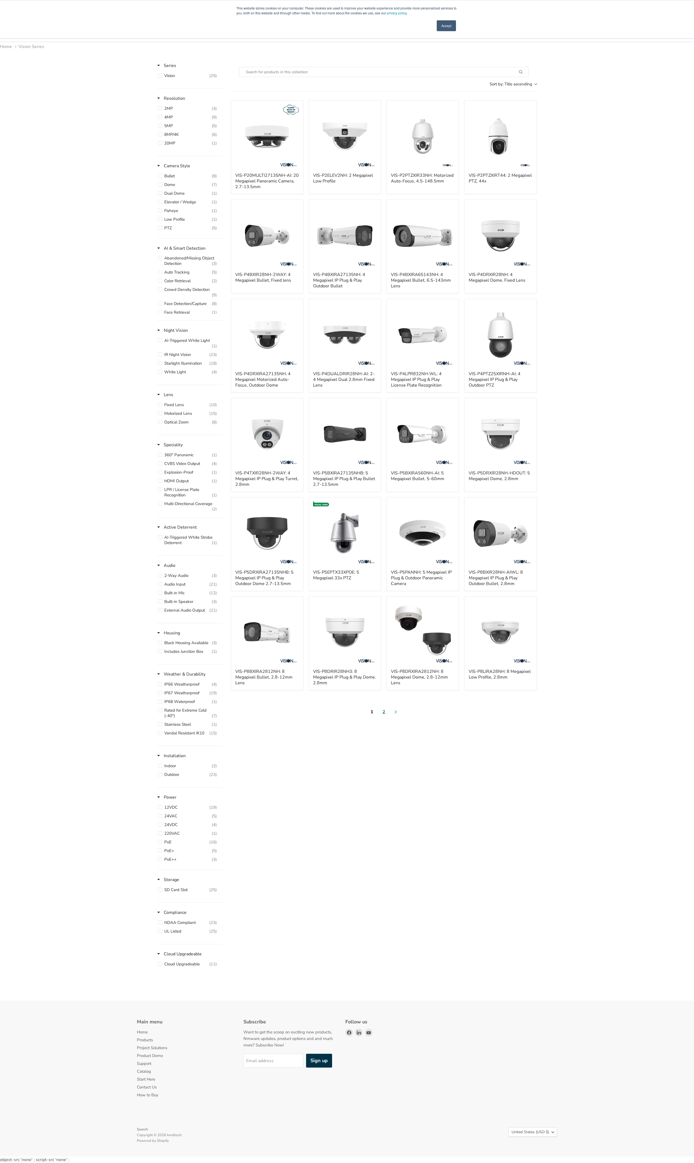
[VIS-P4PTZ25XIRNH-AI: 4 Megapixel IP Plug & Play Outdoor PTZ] (500, 335)
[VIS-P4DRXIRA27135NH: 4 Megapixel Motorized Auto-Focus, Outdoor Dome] (267, 335)
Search (142, 1129)
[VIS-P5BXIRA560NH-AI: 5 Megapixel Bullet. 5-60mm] (423, 434)
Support (144, 1063)
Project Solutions (152, 1047)
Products (145, 1040)
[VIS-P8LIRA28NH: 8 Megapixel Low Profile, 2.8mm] (500, 632)
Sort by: (511, 84)
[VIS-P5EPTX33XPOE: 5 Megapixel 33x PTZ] (345, 533)
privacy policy (397, 13)
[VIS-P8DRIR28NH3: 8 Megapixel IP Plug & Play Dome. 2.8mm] (345, 632)
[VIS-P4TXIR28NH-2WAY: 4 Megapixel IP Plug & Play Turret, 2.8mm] (267, 434)
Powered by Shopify (153, 1140)
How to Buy (147, 1095)
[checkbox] (189, 75)
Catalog (144, 1071)
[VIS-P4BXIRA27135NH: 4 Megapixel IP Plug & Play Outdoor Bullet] (345, 236)
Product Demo (150, 1055)
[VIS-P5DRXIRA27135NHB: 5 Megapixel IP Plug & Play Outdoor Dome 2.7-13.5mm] (267, 533)
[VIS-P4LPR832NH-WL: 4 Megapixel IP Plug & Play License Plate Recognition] (423, 335)
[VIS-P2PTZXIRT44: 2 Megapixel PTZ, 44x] (500, 136)
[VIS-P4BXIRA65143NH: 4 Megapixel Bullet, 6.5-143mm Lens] (423, 236)
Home (6, 46)
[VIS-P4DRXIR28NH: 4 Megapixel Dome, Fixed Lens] (500, 236)
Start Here (146, 1079)
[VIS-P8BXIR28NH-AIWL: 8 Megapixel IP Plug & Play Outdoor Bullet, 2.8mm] (500, 533)
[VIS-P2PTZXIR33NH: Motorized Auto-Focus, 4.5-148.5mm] (423, 136)
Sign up (319, 1060)
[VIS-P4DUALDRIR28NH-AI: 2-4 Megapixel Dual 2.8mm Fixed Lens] (345, 335)
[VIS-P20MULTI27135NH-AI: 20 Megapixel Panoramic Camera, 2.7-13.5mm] (267, 136)
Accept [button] (446, 25)
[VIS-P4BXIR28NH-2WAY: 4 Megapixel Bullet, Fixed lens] (267, 236)
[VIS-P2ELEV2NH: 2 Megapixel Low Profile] (345, 136)
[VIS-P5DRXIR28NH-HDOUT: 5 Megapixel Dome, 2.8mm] (500, 434)
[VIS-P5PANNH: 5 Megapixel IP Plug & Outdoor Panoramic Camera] (423, 533)
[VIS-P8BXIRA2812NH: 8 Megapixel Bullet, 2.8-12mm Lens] (267, 632)
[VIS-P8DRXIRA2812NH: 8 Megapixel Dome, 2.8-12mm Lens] (423, 632)
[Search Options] (527, 72)
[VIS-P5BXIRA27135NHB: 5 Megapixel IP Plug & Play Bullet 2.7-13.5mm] (345, 434)
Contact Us (147, 1087)
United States (530, 1132)
